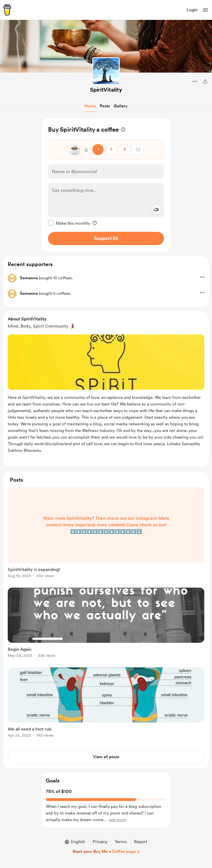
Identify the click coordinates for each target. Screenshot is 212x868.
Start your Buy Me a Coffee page (104, 851)
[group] (106, 535)
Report (140, 841)
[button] (205, 10)
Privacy (100, 841)
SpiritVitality (106, 89)
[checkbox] (69, 223)
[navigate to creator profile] (106, 71)
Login (192, 9)
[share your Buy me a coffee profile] (205, 81)
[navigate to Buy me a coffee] (7, 9)
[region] (106, 185)
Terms (121, 841)
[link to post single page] (106, 533)
